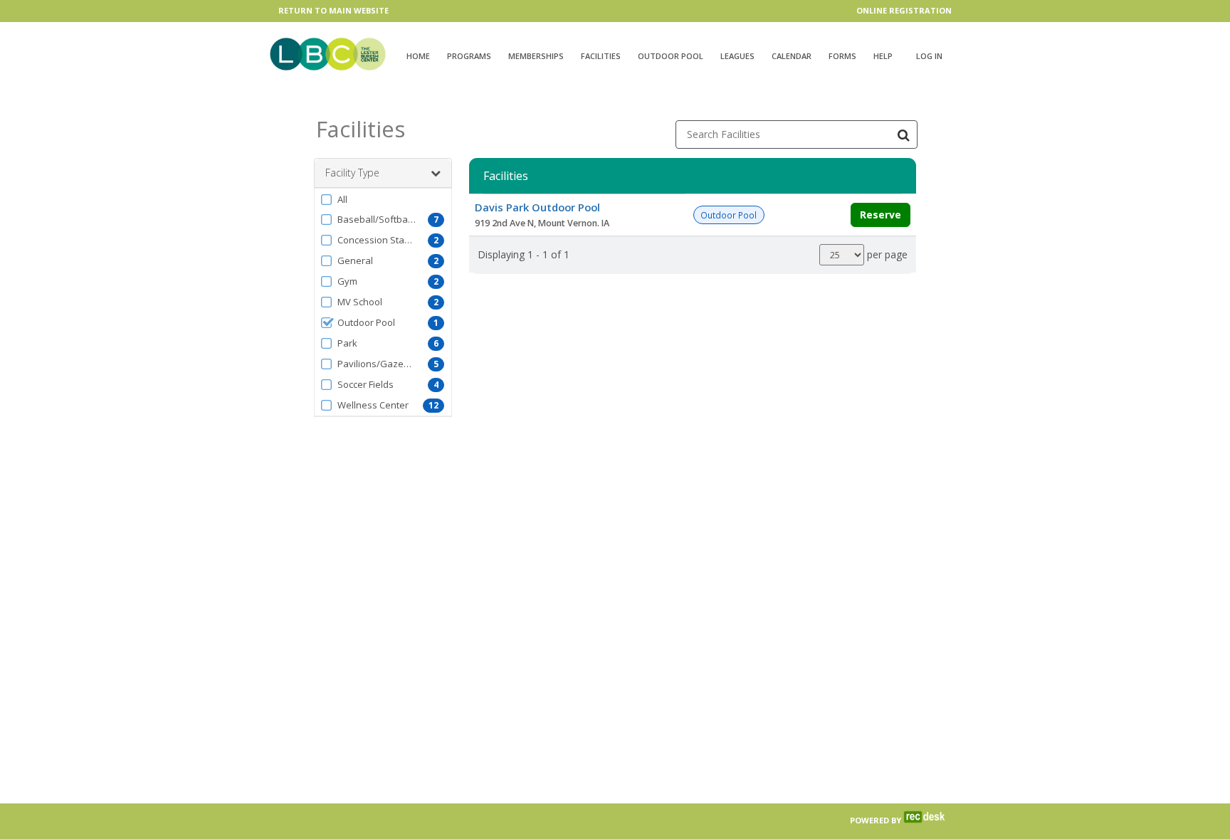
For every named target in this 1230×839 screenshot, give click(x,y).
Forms (842, 56)
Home (418, 56)
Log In (929, 56)
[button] (383, 199)
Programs (469, 56)
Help (883, 56)
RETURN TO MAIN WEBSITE (333, 10)
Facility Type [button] (352, 172)
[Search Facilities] (903, 134)
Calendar (791, 56)
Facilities (601, 56)
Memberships (536, 56)
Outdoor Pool (670, 56)
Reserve (880, 214)
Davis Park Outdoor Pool (537, 207)
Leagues (737, 56)
